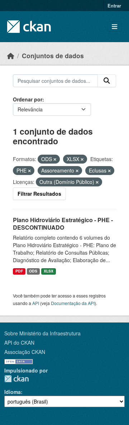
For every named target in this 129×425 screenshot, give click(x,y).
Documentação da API (73, 303)
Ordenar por (27, 99)
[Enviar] (106, 80)
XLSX (48, 271)
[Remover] (54, 159)
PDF (19, 271)
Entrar (114, 5)
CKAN (16, 378)
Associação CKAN (24, 351)
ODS (33, 271)
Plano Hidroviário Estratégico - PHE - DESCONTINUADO (63, 223)
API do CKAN (19, 342)
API (35, 303)
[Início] (10, 55)
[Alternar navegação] (114, 26)
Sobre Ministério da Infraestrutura (42, 333)
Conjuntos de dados (53, 55)
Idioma (12, 391)
